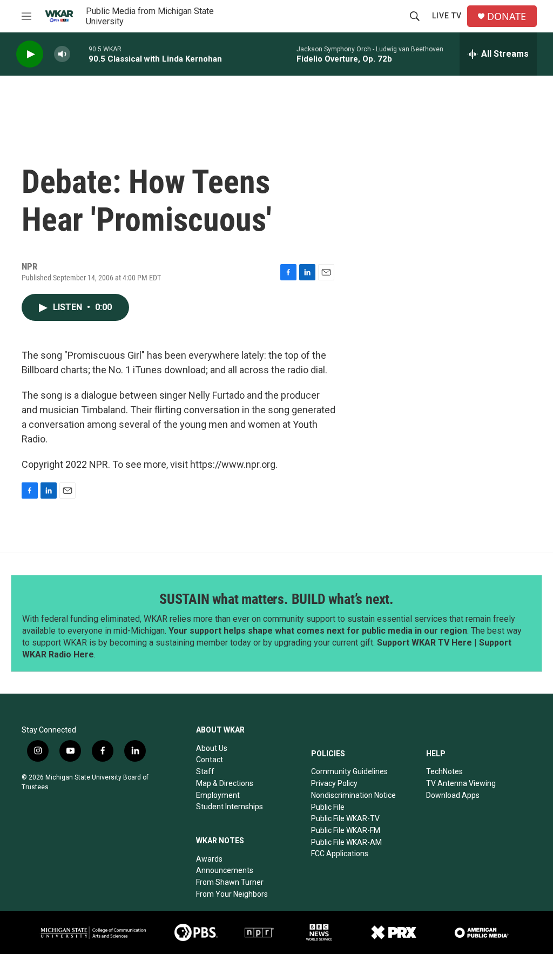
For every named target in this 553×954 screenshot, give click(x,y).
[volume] (62, 54)
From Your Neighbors (232, 894)
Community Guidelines (349, 771)
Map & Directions (224, 783)
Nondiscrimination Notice (353, 795)
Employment (218, 795)
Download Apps (453, 795)
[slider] (79, 53)
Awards (209, 859)
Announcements (224, 870)
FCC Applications (339, 853)
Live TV (447, 15)
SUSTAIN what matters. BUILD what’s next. (276, 599)
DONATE (506, 16)
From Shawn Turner (230, 882)
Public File (328, 807)
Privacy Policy (334, 783)
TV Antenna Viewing (461, 783)
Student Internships (229, 806)
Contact (209, 759)
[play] (29, 54)
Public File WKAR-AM (346, 842)
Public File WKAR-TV (345, 818)
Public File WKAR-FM (345, 830)
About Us (211, 748)
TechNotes (444, 771)
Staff (205, 771)
